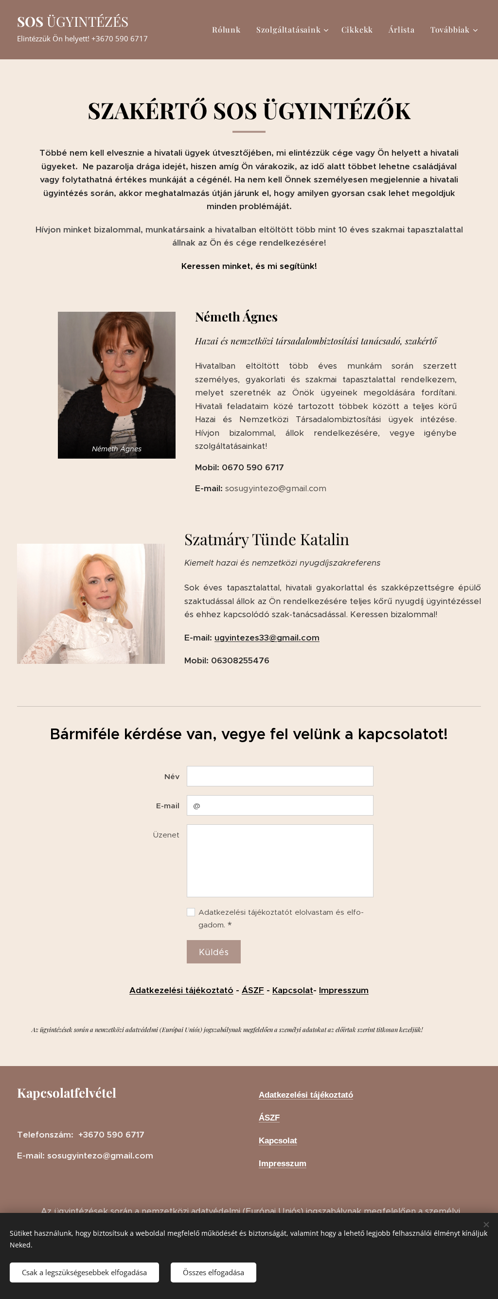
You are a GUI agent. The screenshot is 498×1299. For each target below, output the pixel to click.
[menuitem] (229, 30)
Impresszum (344, 990)
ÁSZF (253, 990)
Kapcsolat (292, 990)
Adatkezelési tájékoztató (181, 990)
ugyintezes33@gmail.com (267, 637)
